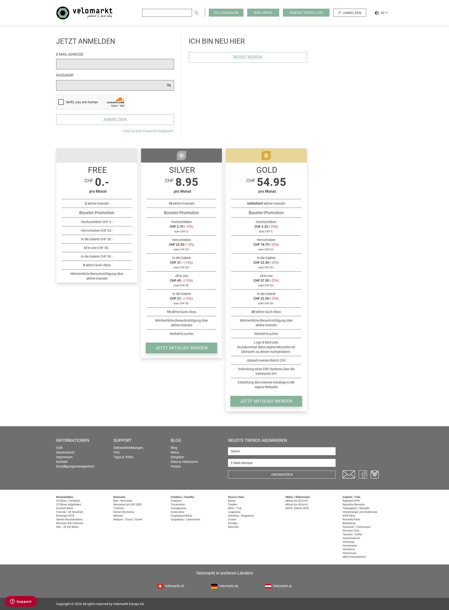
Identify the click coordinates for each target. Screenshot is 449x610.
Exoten (232, 500)
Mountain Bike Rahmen (69, 523)
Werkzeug (348, 541)
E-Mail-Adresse (69, 54)
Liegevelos (234, 512)
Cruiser (232, 519)
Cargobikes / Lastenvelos (185, 519)
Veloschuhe (349, 553)
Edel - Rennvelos (122, 500)
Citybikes (176, 500)
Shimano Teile (351, 530)
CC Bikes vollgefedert (68, 504)
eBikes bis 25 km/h (296, 500)
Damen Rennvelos (123, 512)
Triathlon (118, 508)
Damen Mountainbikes (69, 519)
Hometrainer (350, 545)
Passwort (65, 75)
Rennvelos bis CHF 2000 (127, 504)
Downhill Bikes (64, 508)
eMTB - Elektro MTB (297, 508)
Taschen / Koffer (352, 534)
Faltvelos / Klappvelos (241, 515)
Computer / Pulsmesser (357, 526)
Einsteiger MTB (65, 515)
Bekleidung (349, 523)
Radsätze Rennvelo (354, 504)
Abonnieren (282, 474)
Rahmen (118, 515)
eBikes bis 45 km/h (296, 504)
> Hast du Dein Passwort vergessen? (147, 131)
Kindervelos (177, 512)
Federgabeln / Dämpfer (356, 508)
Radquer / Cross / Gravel (127, 519)
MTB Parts (349, 515)
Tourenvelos (178, 504)
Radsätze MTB (351, 500)
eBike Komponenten (354, 556)
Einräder (233, 523)
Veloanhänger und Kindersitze (360, 512)
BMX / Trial (235, 508)
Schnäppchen (178, 508)
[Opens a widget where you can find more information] (21, 602)
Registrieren (248, 57)
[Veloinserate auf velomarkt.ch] (84, 12)
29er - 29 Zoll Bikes (67, 526)
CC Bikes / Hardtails (68, 500)
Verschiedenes (351, 538)
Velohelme (349, 549)
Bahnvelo (233, 526)
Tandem (232, 504)
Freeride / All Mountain (69, 512)
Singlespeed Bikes (181, 515)
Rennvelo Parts (351, 519)
